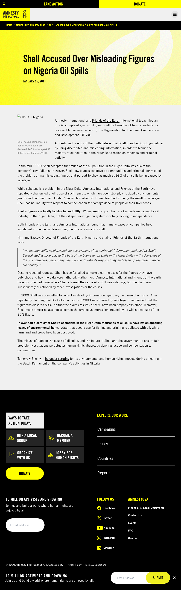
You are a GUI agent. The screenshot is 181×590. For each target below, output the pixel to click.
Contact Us (135, 515)
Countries (105, 458)
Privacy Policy (73, 564)
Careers (132, 538)
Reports (103, 473)
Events (132, 523)
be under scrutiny (57, 358)
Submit (35, 525)
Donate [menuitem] (152, 4)
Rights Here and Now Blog (30, 25)
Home (9, 25)
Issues (102, 443)
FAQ (130, 530)
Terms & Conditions (95, 564)
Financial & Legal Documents (146, 507)
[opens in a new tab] (34, 127)
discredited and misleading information (94, 148)
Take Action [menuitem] (53, 3)
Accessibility (56, 564)
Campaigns (106, 429)
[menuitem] (4, 4)
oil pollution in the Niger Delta (109, 166)
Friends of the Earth (105, 120)
